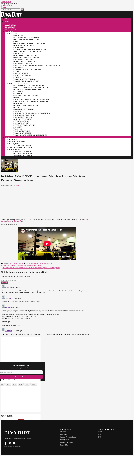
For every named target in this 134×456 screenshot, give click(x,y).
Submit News (7, 5)
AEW (99, 434)
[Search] (22, 9)
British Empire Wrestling (26, 39)
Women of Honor (22, 133)
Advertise (63, 431)
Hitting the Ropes (22, 153)
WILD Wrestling (21, 131)
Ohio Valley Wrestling (25, 55)
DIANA (16, 97)
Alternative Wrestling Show (28, 85)
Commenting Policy (66, 442)
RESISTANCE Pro (21, 121)
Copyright (63, 434)
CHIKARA (17, 93)
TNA (99, 437)
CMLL (15, 41)
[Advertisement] (47, 202)
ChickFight (19, 91)
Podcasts (14, 143)
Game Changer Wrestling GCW (29, 43)
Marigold (18, 53)
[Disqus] (47, 310)
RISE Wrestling (21, 123)
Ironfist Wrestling (23, 109)
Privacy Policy (64, 439)
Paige (9, 221)
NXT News (14, 263)
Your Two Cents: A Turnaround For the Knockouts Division (22, 266)
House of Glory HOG (23, 45)
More (8, 137)
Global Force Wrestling (26, 105)
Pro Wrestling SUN (23, 117)
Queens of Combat (22, 119)
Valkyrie (18, 129)
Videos (21, 263)
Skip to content (6, 2)
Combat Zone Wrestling (25, 95)
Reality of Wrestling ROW (27, 69)
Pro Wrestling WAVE (24, 59)
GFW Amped (19, 103)
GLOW (16, 107)
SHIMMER (17, 127)
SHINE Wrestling (22, 75)
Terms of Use (64, 445)
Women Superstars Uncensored (30, 135)
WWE (100, 431)
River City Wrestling (24, 125)
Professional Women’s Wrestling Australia (36, 65)
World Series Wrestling (26, 81)
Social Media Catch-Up (21, 147)
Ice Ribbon (18, 47)
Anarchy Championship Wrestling (31, 87)
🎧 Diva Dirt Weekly (23, 145)
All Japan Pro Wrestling (26, 37)
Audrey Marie (33, 263)
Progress (18, 67)
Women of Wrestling (24, 79)
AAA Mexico (19, 35)
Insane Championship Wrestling (30, 49)
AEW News (10, 29)
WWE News (10, 25)
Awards (13, 139)
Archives (14, 149)
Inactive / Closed (18, 83)
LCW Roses (18, 111)
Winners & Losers (22, 155)
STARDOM (18, 77)
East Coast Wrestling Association (31, 99)
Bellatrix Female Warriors (27, 89)
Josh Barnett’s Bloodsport (27, 51)
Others (9, 31)
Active (12, 33)
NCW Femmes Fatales (24, 61)
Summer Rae (18, 221)
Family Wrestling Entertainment (30, 101)
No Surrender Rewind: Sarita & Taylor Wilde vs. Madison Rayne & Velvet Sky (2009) (31, 268)
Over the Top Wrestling (26, 57)
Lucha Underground (24, 115)
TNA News (10, 27)
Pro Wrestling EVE (23, 63)
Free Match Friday (23, 151)
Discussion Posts (18, 141)
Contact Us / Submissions (68, 437)
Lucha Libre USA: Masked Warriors (31, 113)
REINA (16, 71)
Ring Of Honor (20, 73)
